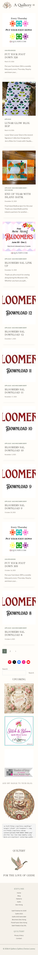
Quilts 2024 (19, 914)
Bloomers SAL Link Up (18, 264)
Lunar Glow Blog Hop (17, 124)
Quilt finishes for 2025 (19, 911)
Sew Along (19, 905)
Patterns (19, 899)
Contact (19, 938)
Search (5, 669)
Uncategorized (10, 50)
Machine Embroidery (19, 188)
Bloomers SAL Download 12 (15, 333)
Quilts (19, 902)
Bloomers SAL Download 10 (15, 449)
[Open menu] (34, 5)
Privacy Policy (19, 935)
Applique (8, 119)
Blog (19, 896)
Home (19, 893)
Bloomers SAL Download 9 (15, 507)
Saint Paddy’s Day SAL (19, 925)
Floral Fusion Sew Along (19, 923)
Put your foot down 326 (15, 56)
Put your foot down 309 (15, 565)
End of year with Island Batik (18, 195)
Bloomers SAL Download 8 (15, 633)
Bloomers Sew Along (19, 920)
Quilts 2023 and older (19, 917)
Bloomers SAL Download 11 (15, 391)
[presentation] (19, 30)
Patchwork (9, 190)
